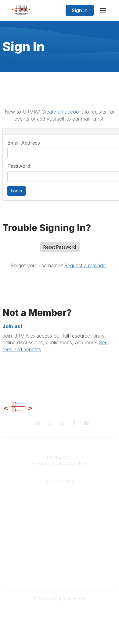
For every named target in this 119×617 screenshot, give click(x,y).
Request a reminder (85, 265)
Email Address (23, 143)
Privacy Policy (59, 571)
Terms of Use (59, 577)
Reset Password (59, 247)
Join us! (12, 326)
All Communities (59, 541)
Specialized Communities (59, 553)
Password (18, 166)
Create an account (62, 112)
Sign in (80, 10)
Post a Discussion (59, 547)
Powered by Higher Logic (59, 609)
